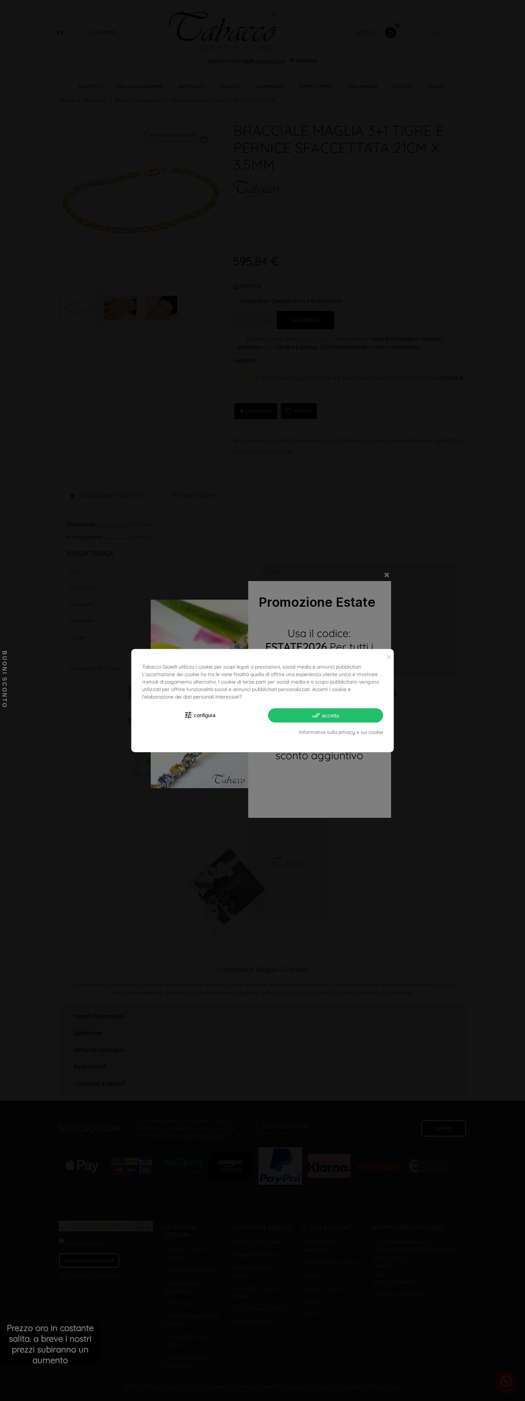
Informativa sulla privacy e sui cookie (341, 732)
